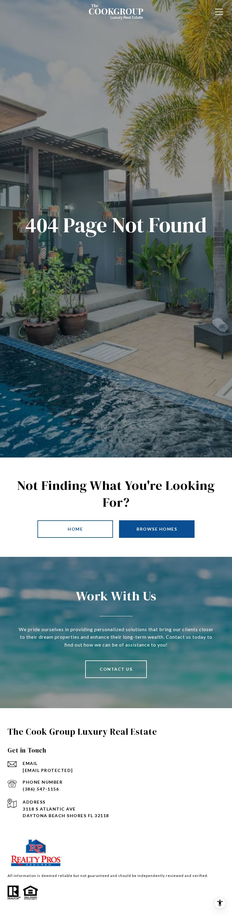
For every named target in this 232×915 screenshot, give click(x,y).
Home (75, 528)
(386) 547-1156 (41, 788)
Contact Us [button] (116, 669)
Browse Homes (157, 528)
